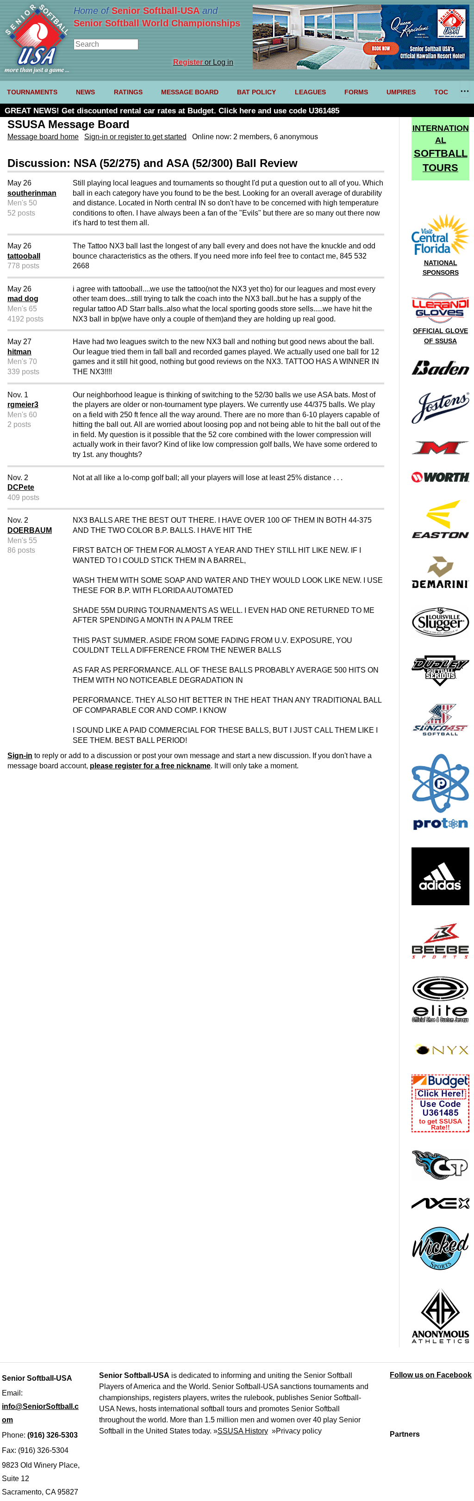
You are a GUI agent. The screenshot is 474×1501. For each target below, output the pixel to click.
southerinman (31, 193)
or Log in (203, 62)
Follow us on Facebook (431, 1375)
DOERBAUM (29, 530)
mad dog (22, 299)
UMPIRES (401, 92)
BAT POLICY (256, 92)
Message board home (43, 137)
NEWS (85, 92)
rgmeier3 (22, 404)
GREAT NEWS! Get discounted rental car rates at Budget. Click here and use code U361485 (172, 110)
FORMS (356, 92)
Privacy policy (299, 1431)
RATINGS (128, 92)
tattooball (23, 256)
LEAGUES (310, 92)
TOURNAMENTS (32, 92)
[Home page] (37, 71)
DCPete (20, 487)
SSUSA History (243, 1431)
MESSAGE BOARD (189, 92)
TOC (441, 92)
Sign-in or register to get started (135, 137)
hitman (19, 352)
